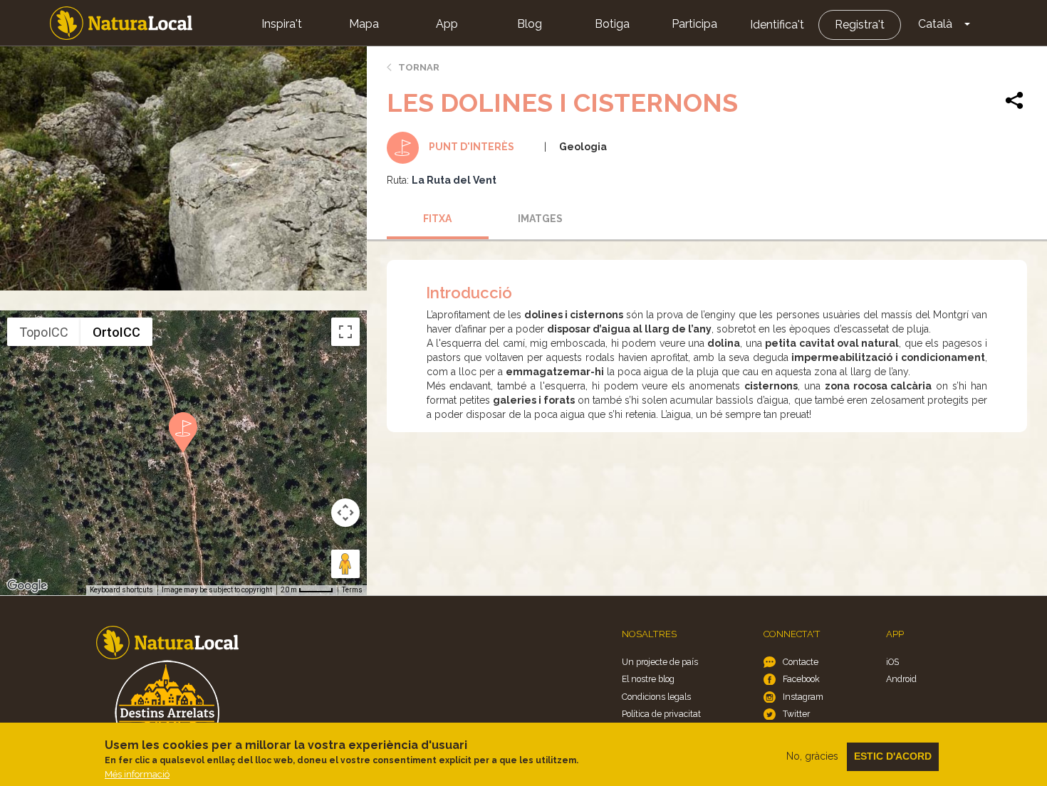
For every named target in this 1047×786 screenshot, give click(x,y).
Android (901, 679)
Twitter (796, 713)
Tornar (418, 67)
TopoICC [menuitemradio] (43, 332)
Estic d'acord (893, 756)
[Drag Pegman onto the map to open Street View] (345, 564)
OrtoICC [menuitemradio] (116, 332)
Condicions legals (656, 696)
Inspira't (281, 24)
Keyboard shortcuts (121, 590)
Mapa (364, 24)
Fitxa (437, 218)
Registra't (860, 24)
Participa (694, 24)
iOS (892, 661)
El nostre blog (648, 679)
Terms (352, 590)
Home (121, 23)
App (447, 24)
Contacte (800, 661)
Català (935, 24)
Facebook (801, 679)
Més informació (137, 774)
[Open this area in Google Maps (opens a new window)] (27, 586)
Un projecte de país (660, 661)
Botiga (612, 24)
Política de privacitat (661, 713)
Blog (529, 24)
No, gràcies (812, 756)
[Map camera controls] (345, 512)
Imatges (540, 218)
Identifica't (777, 24)
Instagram (803, 696)
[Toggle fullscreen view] (345, 332)
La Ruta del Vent (454, 180)
